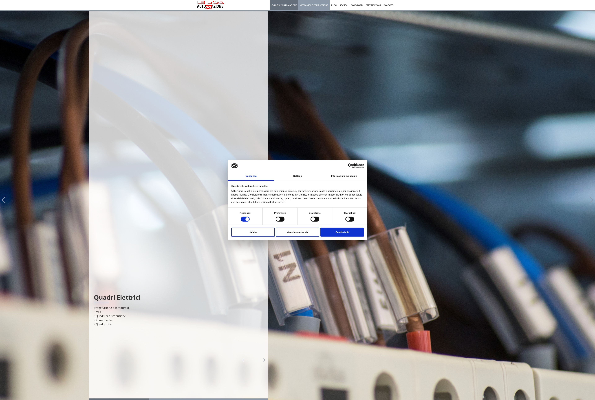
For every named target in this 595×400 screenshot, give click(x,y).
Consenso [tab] (251, 176)
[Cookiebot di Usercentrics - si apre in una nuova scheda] (350, 165)
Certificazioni (373, 5)
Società (344, 5)
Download (357, 5)
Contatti (388, 5)
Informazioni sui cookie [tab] (344, 176)
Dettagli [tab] (297, 176)
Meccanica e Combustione (314, 5)
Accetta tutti (342, 232)
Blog (334, 5)
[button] (243, 360)
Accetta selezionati (297, 232)
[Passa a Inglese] (396, 5)
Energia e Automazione (284, 5)
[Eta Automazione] (210, 5)
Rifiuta (253, 232)
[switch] (280, 219)
